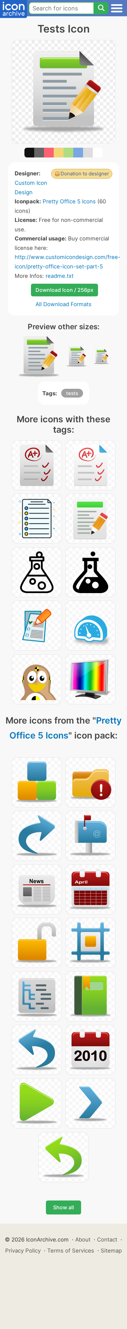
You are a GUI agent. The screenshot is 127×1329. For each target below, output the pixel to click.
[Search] (100, 8)
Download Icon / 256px (64, 290)
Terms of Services (70, 1250)
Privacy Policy (23, 1250)
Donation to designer (85, 173)
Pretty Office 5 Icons (69, 201)
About (83, 1239)
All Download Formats (63, 304)
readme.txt (60, 276)
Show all (63, 1207)
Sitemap (111, 1250)
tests (72, 393)
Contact (107, 1239)
